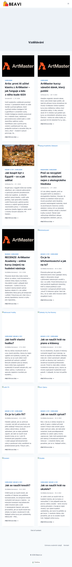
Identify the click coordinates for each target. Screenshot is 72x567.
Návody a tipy (9, 169)
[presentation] (18, 66)
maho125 (9, 98)
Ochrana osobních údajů (53, 545)
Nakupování (44, 169)
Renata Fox (45, 95)
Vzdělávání (8, 80)
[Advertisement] (36, 20)
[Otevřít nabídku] (68, 3)
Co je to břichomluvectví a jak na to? (53, 261)
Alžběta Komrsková (12, 272)
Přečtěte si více (11, 137)
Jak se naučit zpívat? (53, 414)
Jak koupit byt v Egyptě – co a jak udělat (15, 176)
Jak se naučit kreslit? (17, 485)
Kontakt (66, 545)
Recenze (7, 254)
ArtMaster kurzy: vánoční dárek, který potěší (53, 87)
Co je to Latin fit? (15, 414)
